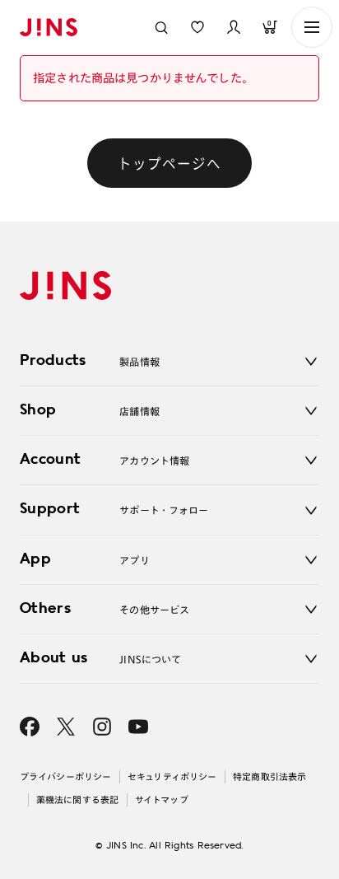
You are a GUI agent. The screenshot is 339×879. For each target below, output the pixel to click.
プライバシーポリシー (65, 776)
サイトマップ (161, 799)
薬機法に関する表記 (77, 799)
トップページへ (169, 163)
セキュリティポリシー (172, 776)
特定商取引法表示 (269, 776)
